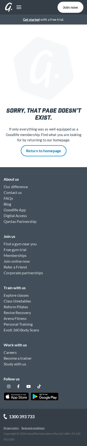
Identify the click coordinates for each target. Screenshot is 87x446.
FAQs (8, 198)
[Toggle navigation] (17, 7)
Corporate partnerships (23, 272)
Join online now (17, 261)
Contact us (13, 192)
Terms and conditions (32, 427)
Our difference (16, 186)
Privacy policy (11, 427)
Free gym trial (15, 249)
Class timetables (17, 301)
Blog (7, 204)
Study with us (15, 364)
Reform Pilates (16, 306)
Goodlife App (15, 209)
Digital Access (15, 215)
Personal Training (18, 324)
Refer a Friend (15, 267)
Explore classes (16, 295)
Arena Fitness (15, 318)
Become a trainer (18, 358)
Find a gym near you (20, 243)
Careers (10, 352)
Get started (31, 19)
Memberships (15, 255)
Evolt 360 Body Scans (21, 330)
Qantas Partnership (20, 221)
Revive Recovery (17, 312)
